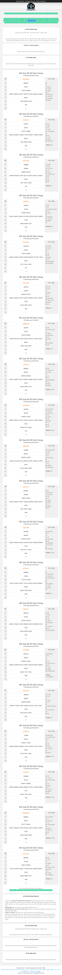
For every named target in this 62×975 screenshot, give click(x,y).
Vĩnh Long (24, 22)
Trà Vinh (16, 22)
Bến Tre (21, 18)
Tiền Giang (8, 22)
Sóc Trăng (47, 20)
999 (3, 969)
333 (23, 969)
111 (29, 969)
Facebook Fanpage (35, 971)
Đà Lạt (39, 22)
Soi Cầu (47, 13)
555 (16, 969)
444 (19, 969)
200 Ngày (41, 890)
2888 (47, 969)
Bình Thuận (47, 18)
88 (40, 969)
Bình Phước (38, 18)
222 (26, 969)
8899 (51, 969)
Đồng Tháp (53, 22)
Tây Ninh (55, 20)
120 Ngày (34, 890)
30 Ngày (12, 890)
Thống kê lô (30, 13)
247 (35, 969)
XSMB (12, 13)
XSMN (22, 13)
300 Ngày (49, 890)
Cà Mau (55, 18)
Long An (39, 20)
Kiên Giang (32, 20)
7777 (55, 969)
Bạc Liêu (14, 18)
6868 (43, 969)
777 (9, 969)
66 (38, 969)
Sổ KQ (7, 13)
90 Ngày (19, 890)
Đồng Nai (45, 22)
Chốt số (54, 13)
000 (32, 969)
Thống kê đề (39, 13)
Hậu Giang (14, 20)
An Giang (7, 18)
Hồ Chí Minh (23, 20)
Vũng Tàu (32, 22)
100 (59, 969)
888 (6, 969)
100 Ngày (26, 890)
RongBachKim (25, 971)
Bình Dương (29, 18)
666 (13, 969)
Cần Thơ (6, 20)
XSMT (17, 13)
